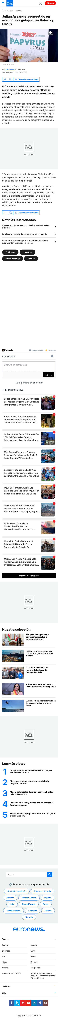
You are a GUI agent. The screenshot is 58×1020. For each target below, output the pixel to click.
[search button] (49, 874)
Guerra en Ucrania (42, 891)
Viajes (4, 962)
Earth (33, 951)
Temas (5, 939)
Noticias (10, 10)
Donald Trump (28, 904)
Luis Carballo (10, 69)
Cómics (31, 258)
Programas (35, 968)
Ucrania (29, 917)
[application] (29, 45)
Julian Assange (13, 258)
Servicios (6, 986)
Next (4, 956)
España (47, 897)
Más (4, 993)
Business (6, 951)
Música (48, 910)
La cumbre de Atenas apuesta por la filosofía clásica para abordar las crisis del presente (25, 241)
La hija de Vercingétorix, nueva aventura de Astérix (24, 234)
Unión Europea (13, 910)
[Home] (3, 10)
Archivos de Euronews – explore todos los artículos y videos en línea (43, 975)
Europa (5, 945)
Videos (5, 968)
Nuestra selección (16, 629)
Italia (12, 904)
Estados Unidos (29, 897)
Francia (10, 897)
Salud (33, 956)
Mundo (18, 10)
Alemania (32, 910)
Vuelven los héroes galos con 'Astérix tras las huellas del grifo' (25, 226)
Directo (50, 3)
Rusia (45, 904)
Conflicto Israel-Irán (16, 891)
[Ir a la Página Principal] (9, 3)
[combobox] (29, 874)
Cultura (34, 962)
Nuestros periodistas (11, 973)
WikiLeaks (10, 252)
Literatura (27, 252)
